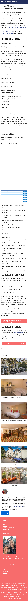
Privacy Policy (6, 529)
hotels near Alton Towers (17, 27)
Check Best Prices (7, 31)
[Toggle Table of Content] (23, 38)
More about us (15, 560)
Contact (5, 526)
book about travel (18, 506)
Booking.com (18, 332)
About (4, 524)
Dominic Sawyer (6, 495)
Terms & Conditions (8, 527)
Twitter (5, 573)
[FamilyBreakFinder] (11, 2)
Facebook (5, 568)
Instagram (5, 571)
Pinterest (5, 569)
